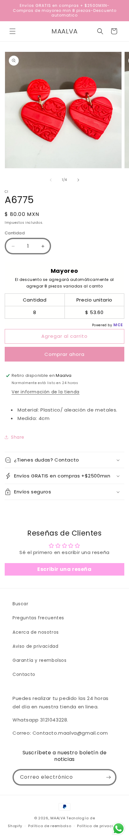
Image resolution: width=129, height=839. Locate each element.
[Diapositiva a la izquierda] (51, 180)
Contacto (24, 674)
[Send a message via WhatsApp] (118, 828)
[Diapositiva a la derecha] (78, 180)
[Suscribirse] (108, 777)
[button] (12, 31)
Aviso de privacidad (35, 646)
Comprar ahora (64, 354)
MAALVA (57, 818)
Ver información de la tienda (46, 392)
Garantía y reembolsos (40, 660)
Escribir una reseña (64, 569)
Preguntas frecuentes (38, 618)
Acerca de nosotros (36, 632)
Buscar (20, 604)
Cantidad (15, 233)
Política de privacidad (99, 825)
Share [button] (17, 437)
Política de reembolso (49, 825)
